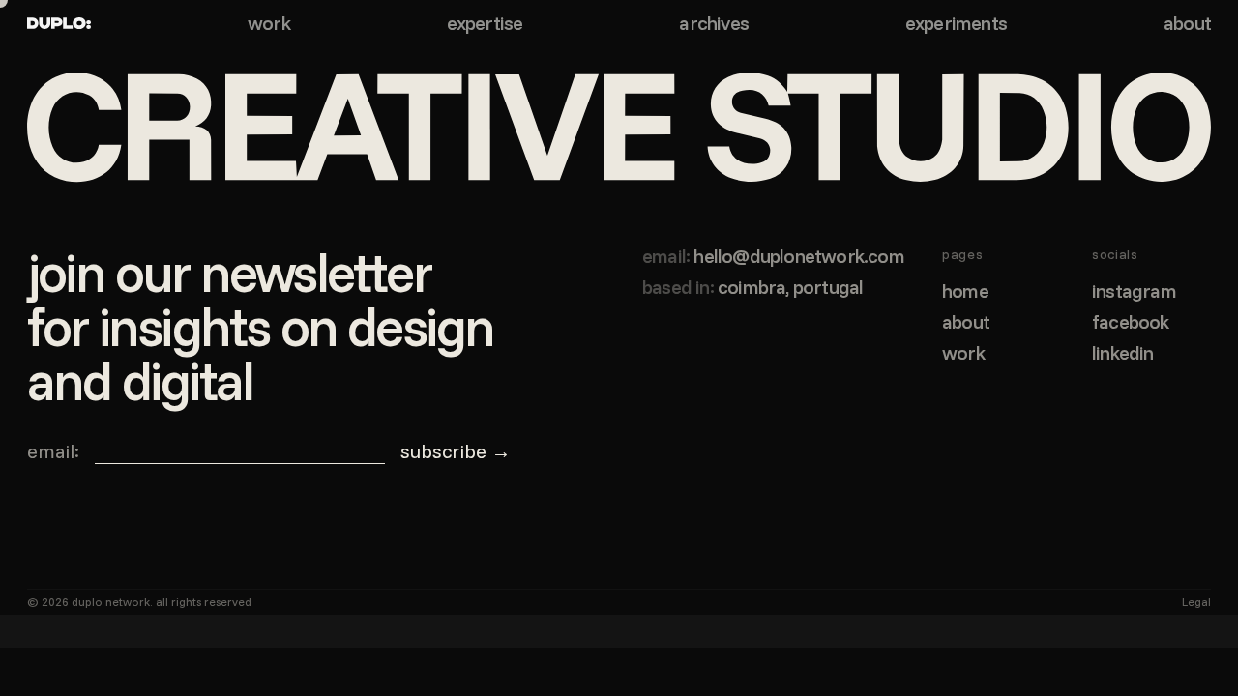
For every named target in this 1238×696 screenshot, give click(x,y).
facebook (1130, 322)
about (1187, 23)
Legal (1196, 601)
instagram (1134, 291)
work (269, 23)
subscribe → (455, 451)
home (965, 291)
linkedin (1123, 352)
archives (714, 23)
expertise (485, 23)
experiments (956, 23)
